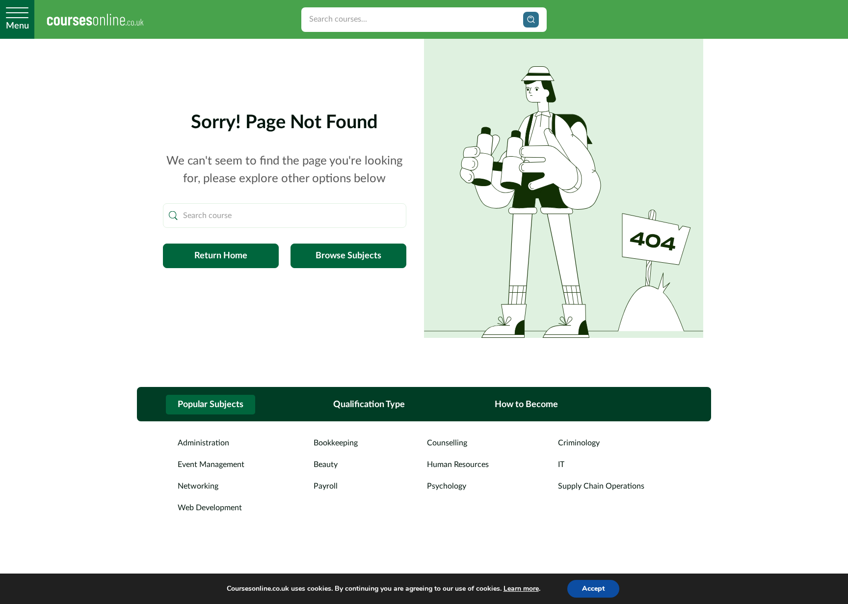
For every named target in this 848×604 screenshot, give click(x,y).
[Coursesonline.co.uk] (95, 19)
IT (561, 464)
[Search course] (173, 215)
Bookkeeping (336, 443)
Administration (203, 443)
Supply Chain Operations (601, 486)
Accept (593, 588)
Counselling (447, 443)
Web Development (210, 508)
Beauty (326, 464)
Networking (198, 486)
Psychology (446, 486)
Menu (17, 26)
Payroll (326, 486)
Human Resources (458, 464)
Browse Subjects (348, 255)
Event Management (211, 464)
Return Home (220, 255)
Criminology (579, 443)
